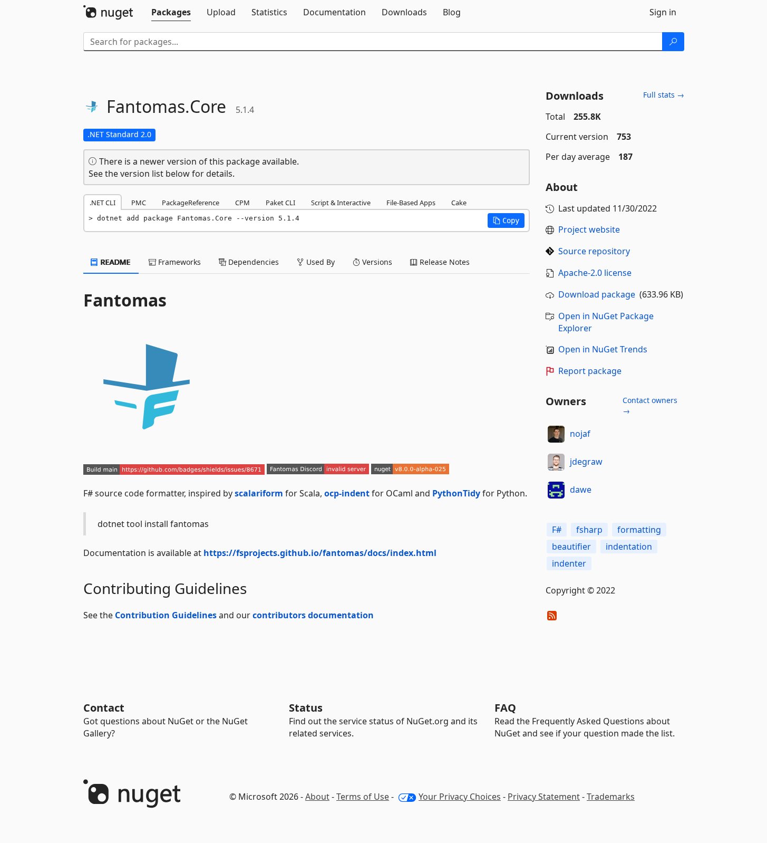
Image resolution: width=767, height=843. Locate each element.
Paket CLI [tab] (280, 202)
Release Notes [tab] (444, 262)
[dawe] (556, 490)
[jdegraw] (556, 462)
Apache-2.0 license (595, 273)
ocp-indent (347, 493)
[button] (506, 220)
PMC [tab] (138, 202)
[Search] (673, 41)
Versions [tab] (376, 262)
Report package (590, 371)
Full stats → (663, 95)
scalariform (259, 493)
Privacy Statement (544, 796)
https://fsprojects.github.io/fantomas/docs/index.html (319, 553)
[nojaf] (556, 434)
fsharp (589, 529)
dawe (580, 489)
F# (556, 529)
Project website (589, 229)
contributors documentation (313, 615)
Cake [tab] (459, 202)
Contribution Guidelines (166, 615)
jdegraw (586, 461)
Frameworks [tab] (178, 262)
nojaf (580, 433)
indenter (569, 563)
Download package (596, 294)
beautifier (571, 546)
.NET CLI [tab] (102, 202)
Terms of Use (362, 796)
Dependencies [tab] (252, 262)
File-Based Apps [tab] (410, 202)
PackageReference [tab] (190, 202)
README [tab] (115, 262)
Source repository (594, 251)
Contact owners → (650, 405)
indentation (629, 546)
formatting (639, 529)
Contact (103, 708)
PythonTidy (456, 493)
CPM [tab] (242, 202)
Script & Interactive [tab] (341, 202)
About (317, 796)
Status (306, 708)
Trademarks (611, 796)
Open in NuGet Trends (602, 349)
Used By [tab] (319, 262)
